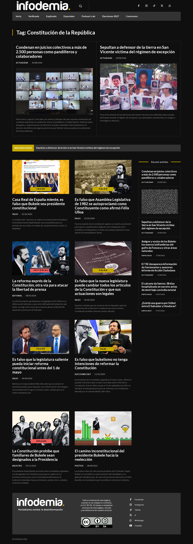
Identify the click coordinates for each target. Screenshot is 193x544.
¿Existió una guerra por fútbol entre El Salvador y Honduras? (159, 304)
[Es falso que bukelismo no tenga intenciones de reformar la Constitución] (103, 337)
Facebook (139, 500)
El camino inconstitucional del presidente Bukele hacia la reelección (99, 455)
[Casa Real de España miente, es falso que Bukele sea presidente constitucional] (40, 177)
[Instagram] (146, 6)
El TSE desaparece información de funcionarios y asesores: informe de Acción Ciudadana (159, 267)
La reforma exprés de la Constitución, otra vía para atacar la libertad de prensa (40, 285)
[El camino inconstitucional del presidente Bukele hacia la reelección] (103, 428)
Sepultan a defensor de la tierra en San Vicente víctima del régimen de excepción (137, 49)
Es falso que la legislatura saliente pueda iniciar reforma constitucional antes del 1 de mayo (40, 365)
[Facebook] (138, 6)
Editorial (17, 296)
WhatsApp (139, 520)
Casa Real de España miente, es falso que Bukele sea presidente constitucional (38, 203)
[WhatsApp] (170, 6)
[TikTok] (154, 6)
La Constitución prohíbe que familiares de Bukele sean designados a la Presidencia (35, 455)
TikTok (137, 510)
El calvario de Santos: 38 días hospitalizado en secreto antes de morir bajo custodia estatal (159, 286)
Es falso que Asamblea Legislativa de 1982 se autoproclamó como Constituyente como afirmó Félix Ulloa (102, 205)
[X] (162, 6)
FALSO (15, 214)
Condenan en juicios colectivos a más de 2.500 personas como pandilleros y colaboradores (51, 52)
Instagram (139, 505)
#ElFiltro (17, 466)
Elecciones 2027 (83, 374)
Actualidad (22, 63)
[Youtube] (130, 525)
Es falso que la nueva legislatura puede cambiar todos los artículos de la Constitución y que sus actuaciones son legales (103, 287)
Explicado (146, 311)
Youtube (138, 526)
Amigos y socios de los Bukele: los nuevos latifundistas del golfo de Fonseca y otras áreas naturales (159, 246)
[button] (80, 5)
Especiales (147, 255)
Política (79, 466)
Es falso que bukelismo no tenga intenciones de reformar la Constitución (101, 363)
